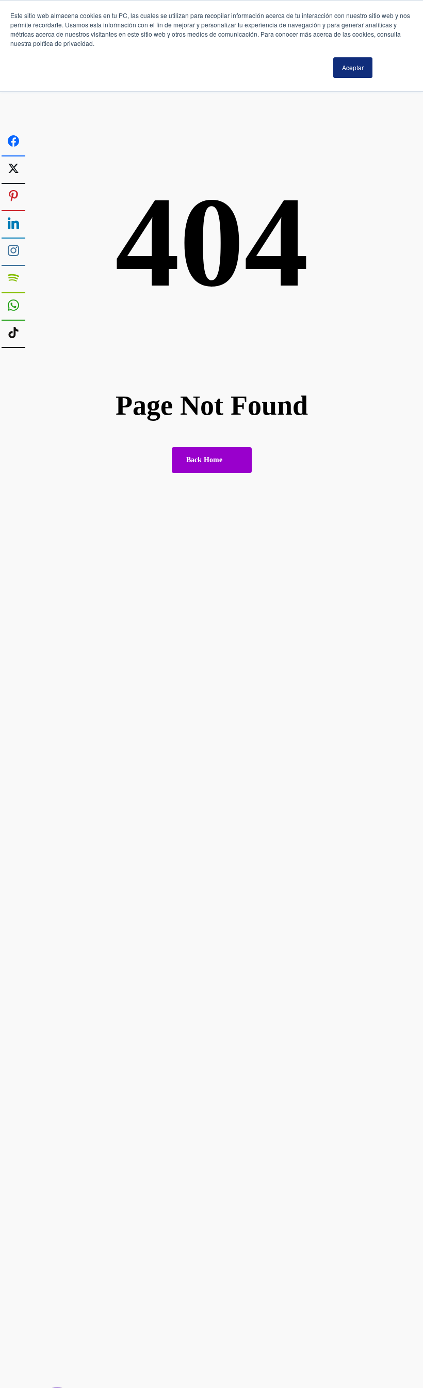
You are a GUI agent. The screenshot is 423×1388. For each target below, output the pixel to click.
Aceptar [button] (353, 67)
